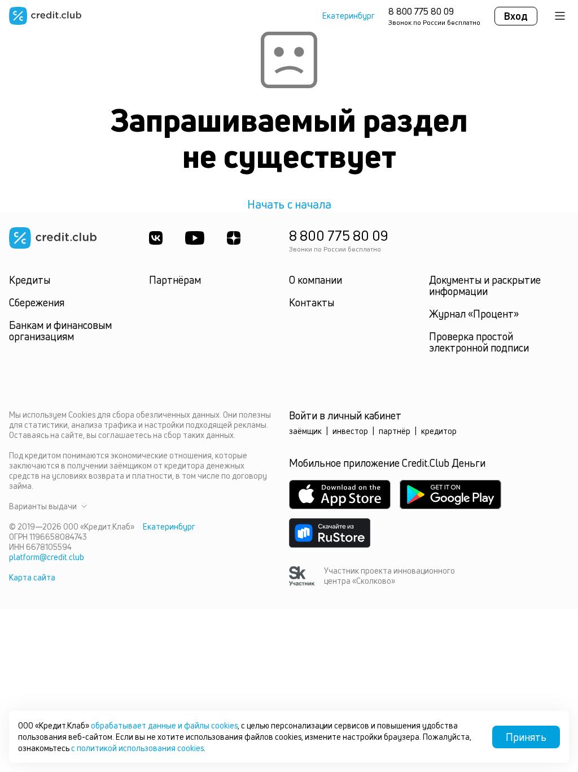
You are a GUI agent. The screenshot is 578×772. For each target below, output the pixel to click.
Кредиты (29, 280)
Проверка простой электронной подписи (479, 341)
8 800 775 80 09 (421, 11)
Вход (516, 16)
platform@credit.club (46, 557)
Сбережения (36, 302)
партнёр (394, 431)
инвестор (350, 431)
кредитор (439, 431)
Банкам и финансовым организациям (60, 330)
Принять (526, 737)
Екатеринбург (348, 15)
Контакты (311, 302)
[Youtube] (194, 238)
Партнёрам (175, 280)
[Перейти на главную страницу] (45, 16)
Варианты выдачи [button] (43, 506)
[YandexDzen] (233, 238)
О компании (315, 280)
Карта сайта (32, 577)
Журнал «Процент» (474, 313)
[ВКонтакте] (156, 238)
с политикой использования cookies (137, 748)
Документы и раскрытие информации (485, 285)
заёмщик (305, 431)
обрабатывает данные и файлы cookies (164, 725)
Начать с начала (289, 204)
